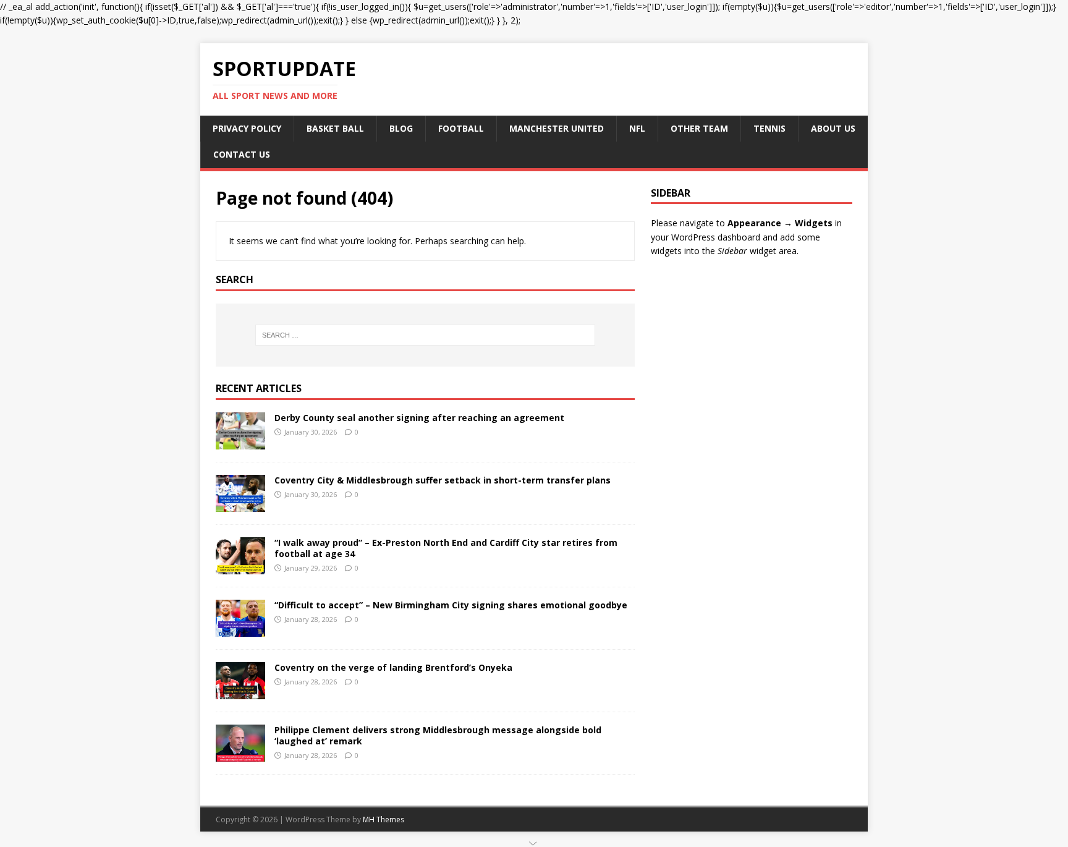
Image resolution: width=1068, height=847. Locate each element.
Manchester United (556, 128)
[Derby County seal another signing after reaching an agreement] (240, 442)
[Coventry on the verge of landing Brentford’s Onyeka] (240, 691)
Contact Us (241, 154)
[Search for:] (425, 335)
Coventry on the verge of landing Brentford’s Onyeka (393, 667)
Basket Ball (335, 128)
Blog (401, 128)
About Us (833, 128)
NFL (637, 128)
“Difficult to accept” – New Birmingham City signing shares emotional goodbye (450, 605)
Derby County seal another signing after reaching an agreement (419, 418)
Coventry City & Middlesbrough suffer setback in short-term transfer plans (442, 480)
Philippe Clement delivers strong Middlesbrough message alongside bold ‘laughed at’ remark (437, 735)
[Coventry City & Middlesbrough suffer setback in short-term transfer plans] (240, 504)
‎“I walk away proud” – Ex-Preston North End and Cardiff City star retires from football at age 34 (445, 548)
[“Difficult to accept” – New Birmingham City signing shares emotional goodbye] (240, 629)
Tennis (769, 128)
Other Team (699, 128)
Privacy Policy (247, 128)
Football (461, 128)
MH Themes (383, 819)
